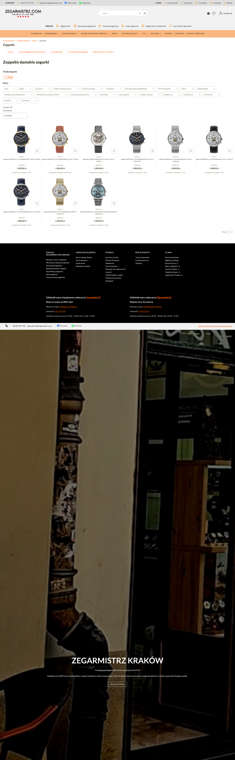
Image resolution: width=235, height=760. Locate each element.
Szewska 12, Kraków (68, 306)
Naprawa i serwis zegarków (56, 260)
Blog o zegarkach (171, 266)
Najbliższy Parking (172, 260)
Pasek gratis (80, 263)
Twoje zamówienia (142, 257)
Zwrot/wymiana (112, 266)
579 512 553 (144, 311)
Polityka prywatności (113, 278)
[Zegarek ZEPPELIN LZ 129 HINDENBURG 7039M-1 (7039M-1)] (60, 191)
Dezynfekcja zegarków (54, 271)
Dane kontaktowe (172, 257)
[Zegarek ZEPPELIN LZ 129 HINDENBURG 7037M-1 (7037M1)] (175, 139)
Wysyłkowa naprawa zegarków (58, 263)
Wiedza (208, 326)
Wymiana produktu (83, 266)
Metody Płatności (112, 260)
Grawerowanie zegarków (55, 277)
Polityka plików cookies (114, 275)
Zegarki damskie (23, 41)
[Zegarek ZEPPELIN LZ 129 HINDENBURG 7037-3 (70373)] (21, 191)
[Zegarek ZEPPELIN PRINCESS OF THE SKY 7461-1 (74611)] (98, 139)
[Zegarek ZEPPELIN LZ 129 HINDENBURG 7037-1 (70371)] (214, 139)
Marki (34, 41)
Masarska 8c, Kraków (152, 306)
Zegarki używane (171, 272)
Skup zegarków (52, 274)
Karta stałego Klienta (84, 257)
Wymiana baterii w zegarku (56, 268)
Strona (224, 232)
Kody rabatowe (82, 260)
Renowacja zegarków (54, 266)
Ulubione (138, 263)
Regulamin (109, 281)
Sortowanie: (7, 110)
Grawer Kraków (171, 269)
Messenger (63, 326)
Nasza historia (170, 263)
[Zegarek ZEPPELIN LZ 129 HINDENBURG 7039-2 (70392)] (21, 139)
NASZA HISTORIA (117, 684)
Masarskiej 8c (164, 297)
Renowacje (228, 326)
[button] (145, 13)
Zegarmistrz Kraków (173, 275)
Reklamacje (110, 263)
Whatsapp (78, 326)
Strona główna (8, 41)
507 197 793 (60, 311)
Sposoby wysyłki (112, 257)
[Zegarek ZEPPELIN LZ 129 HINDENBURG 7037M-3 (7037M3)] (137, 139)
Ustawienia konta (142, 260)
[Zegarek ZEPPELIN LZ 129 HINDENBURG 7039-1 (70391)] (60, 139)
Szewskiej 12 (93, 297)
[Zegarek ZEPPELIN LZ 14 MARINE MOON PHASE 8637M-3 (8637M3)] (98, 191)
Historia (201, 326)
